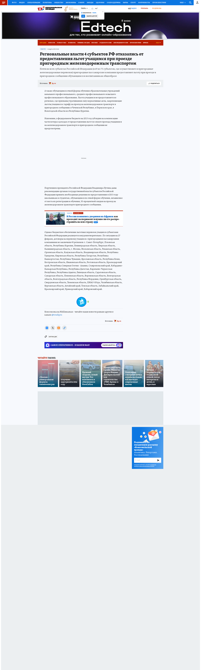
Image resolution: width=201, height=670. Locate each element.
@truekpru (57, 314)
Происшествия (159, 2)
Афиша (145, 43)
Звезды (90, 2)
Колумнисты (144, 2)
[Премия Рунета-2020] (69, 8)
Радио (134, 8)
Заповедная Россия (120, 43)
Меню (3, 2)
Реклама (144, 8)
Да (83, 16)
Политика (47, 2)
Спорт (133, 2)
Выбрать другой (92, 16)
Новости (51, 43)
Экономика (71, 2)
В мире (81, 2)
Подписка (156, 8)
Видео (22, 2)
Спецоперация (33, 2)
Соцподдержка (113, 2)
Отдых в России (105, 43)
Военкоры (72, 43)
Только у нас (61, 43)
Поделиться (155, 83)
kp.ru (54, 83)
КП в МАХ (94, 43)
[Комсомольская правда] (50, 8)
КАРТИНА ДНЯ (53, 336)
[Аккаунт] (197, 2)
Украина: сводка (83, 43)
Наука (125, 2)
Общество (58, 2)
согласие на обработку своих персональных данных (145, 465)
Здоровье (100, 2)
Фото (14, 2)
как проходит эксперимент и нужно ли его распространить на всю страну (92, 219)
